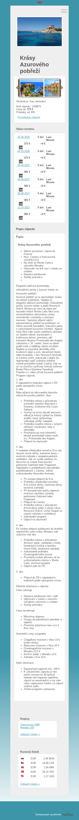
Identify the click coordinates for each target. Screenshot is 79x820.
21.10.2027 (23, 207)
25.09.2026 (23, 137)
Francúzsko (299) (30, 724)
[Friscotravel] (39, 2)
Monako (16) (27, 727)
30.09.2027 (23, 193)
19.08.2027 (23, 179)
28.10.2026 (23, 151)
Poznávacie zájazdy (29, 117)
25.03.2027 (23, 165)
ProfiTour (67, 814)
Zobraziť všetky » (30, 734)
